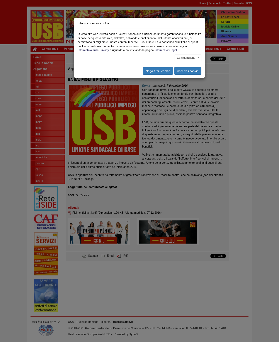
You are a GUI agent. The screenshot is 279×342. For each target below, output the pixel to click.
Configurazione (186, 57)
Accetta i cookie (188, 71)
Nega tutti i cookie (158, 71)
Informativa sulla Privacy (93, 50)
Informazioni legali (166, 50)
